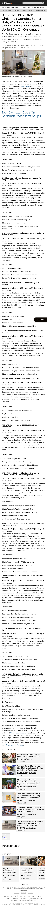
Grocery (34, 7)
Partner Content (24, 900)
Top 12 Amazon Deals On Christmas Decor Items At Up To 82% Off (22, 114)
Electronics (24, 7)
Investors (15, 898)
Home (4, 10)
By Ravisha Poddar (24, 759)
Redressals (23, 898)
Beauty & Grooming (16, 7)
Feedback (8, 898)
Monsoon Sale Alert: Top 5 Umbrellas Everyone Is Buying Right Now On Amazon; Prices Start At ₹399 (28, 782)
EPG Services (22, 896)
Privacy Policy (32, 898)
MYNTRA (30, 893)
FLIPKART (23, 893)
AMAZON (16, 893)
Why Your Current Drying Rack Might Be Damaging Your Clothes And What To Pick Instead (30, 768)
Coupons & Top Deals (7, 7)
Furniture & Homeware (13, 10)
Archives (33, 900)
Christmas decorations (19, 733)
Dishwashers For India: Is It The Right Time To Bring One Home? (29, 755)
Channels (31, 896)
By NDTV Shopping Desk (9, 45)
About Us (7, 896)
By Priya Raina (26, 876)
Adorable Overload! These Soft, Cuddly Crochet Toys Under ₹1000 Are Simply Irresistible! (30, 809)
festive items (25, 86)
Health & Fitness (40, 7)
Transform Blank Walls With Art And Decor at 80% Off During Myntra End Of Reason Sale (29, 796)
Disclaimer (38, 896)
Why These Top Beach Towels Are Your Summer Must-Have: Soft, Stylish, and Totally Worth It (30, 823)
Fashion (29, 7)
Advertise (14, 896)
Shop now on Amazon (14, 745)
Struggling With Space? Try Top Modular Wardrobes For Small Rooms (28, 871)
